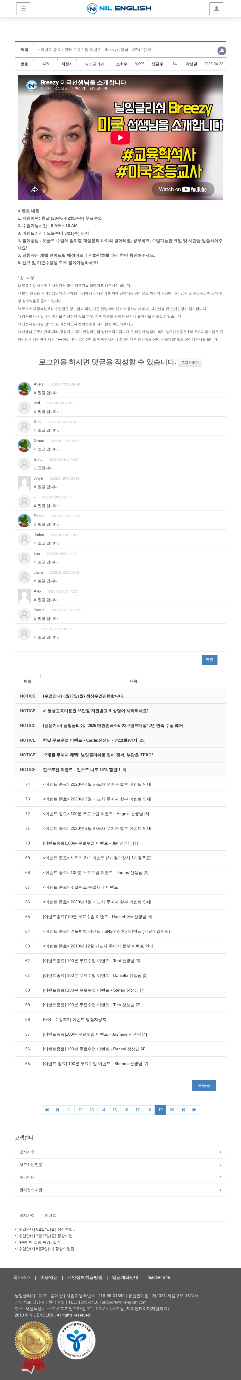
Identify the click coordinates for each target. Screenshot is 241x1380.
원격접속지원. (31, 1190)
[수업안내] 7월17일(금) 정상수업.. (46, 1236)
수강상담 (27, 1177)
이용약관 (49, 1277)
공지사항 (27, 1152)
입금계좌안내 (125, 1277)
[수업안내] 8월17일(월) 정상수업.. (46, 1229)
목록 (209, 660)
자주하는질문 (30, 1164)
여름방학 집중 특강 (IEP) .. (40, 1242)
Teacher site (158, 1277)
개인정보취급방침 (85, 1277)
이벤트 (50, 1215)
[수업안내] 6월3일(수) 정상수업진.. (47, 1248)
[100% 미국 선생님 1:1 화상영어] (119, 8)
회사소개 (22, 1277)
